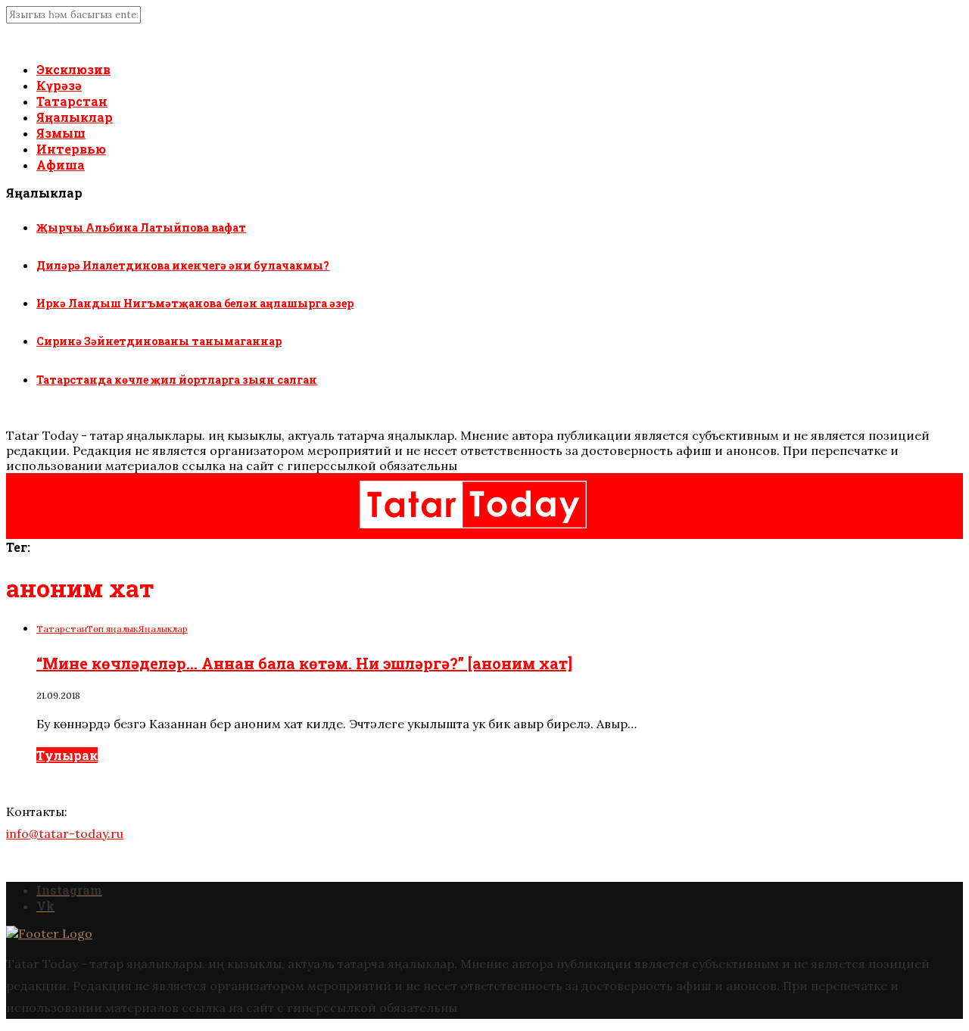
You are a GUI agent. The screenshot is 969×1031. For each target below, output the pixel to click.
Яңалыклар (74, 117)
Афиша (60, 165)
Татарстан (71, 101)
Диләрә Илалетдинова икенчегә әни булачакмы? (182, 265)
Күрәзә (59, 85)
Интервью (71, 149)
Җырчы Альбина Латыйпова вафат (141, 227)
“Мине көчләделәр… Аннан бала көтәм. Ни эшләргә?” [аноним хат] (304, 663)
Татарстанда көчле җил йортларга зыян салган (176, 379)
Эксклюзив (73, 69)
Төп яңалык (112, 628)
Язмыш (61, 133)
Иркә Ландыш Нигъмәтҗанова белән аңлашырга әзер (195, 303)
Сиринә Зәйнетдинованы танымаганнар (159, 341)
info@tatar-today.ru (64, 833)
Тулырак (67, 755)
